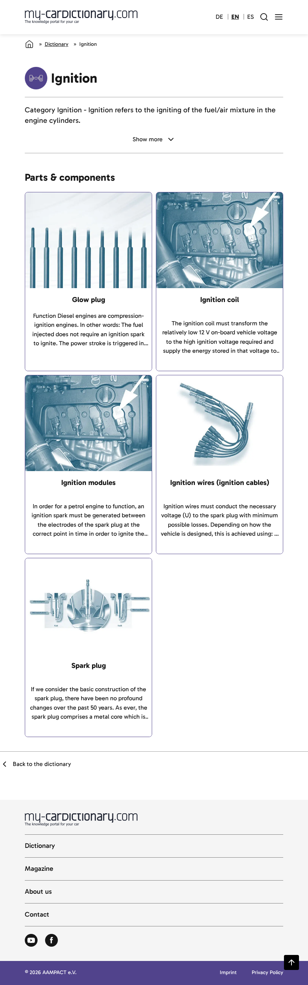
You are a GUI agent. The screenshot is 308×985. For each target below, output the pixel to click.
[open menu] (278, 16)
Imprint (228, 973)
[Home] (29, 43)
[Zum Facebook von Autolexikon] (51, 940)
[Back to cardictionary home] (81, 17)
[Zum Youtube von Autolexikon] (31, 940)
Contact (37, 915)
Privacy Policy (267, 973)
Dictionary (56, 44)
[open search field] (264, 16)
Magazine (39, 869)
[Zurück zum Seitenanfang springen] (291, 962)
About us (38, 892)
